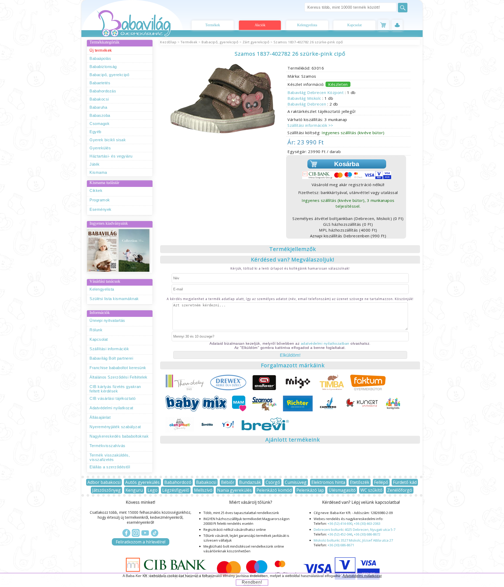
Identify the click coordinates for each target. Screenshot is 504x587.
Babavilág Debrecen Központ (316, 92)
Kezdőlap (168, 42)
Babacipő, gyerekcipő (109, 74)
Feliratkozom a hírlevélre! (140, 542)
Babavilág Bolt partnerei (111, 358)
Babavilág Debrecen (307, 104)
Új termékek (101, 50)
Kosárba (346, 163)
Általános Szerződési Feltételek (119, 377)
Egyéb (95, 131)
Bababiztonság (103, 66)
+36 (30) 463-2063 (367, 523)
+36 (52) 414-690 (340, 523)
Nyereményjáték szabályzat (115, 426)
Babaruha (98, 107)
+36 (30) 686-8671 (341, 545)
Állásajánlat (100, 417)
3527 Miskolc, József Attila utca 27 (367, 540)
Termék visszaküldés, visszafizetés (110, 457)
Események (101, 209)
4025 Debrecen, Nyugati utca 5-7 (370, 529)
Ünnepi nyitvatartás (107, 320)
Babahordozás (103, 91)
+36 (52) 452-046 (340, 534)
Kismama (98, 172)
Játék (95, 164)
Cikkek (96, 190)
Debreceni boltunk (328, 529)
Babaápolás (100, 58)
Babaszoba (100, 115)
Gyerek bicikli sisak (108, 140)
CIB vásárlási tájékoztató (113, 398)
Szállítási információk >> (310, 125)
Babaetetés (100, 83)
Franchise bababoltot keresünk (118, 367)
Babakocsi (99, 99)
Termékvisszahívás (107, 445)
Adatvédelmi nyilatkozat (111, 408)
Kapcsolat (354, 25)
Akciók (260, 25)
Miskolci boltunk (326, 540)
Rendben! (252, 582)
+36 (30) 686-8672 (367, 534)
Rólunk (96, 330)
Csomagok (99, 123)
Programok (100, 200)
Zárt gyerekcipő (256, 42)
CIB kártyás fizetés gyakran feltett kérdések (115, 388)
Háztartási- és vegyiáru (111, 156)
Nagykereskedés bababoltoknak (119, 436)
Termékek (212, 25)
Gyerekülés (100, 148)
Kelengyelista (307, 25)
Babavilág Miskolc (304, 98)
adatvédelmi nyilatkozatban (325, 343)
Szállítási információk (109, 349)
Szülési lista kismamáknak (114, 298)
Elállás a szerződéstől (110, 467)
